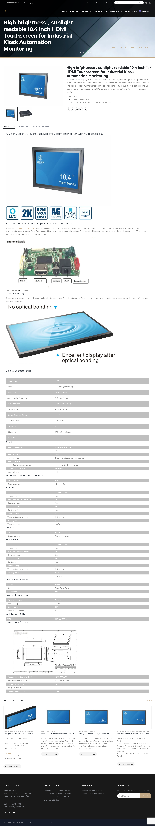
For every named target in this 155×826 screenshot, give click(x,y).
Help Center (106, 3)
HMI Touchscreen (93, 102)
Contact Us (131, 11)
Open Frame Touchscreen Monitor (57, 794)
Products (86, 11)
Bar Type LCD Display (10, 732)
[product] (21, 717)
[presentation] (4, 76)
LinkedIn (77, 109)
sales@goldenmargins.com (36, 3)
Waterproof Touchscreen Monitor (57, 797)
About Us (73, 11)
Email (85, 109)
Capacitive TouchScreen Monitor (57, 791)
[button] (147, 700)
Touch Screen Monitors (81, 99)
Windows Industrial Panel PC (143, 732)
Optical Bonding (114, 11)
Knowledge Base (93, 3)
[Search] (140, 2)
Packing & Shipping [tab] (41, 126)
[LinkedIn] (149, 3)
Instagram (9, 812)
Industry (99, 11)
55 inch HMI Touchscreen (79, 102)
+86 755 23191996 (12, 3)
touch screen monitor (106, 102)
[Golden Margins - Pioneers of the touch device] (9, 11)
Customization (10, 753)
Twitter (72, 109)
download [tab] (23, 126)
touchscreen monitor (27, 228)
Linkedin (14, 812)
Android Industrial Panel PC (93, 791)
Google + (81, 109)
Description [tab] (9, 126)
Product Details (13, 766)
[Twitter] (146, 3)
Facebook (68, 109)
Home (64, 11)
